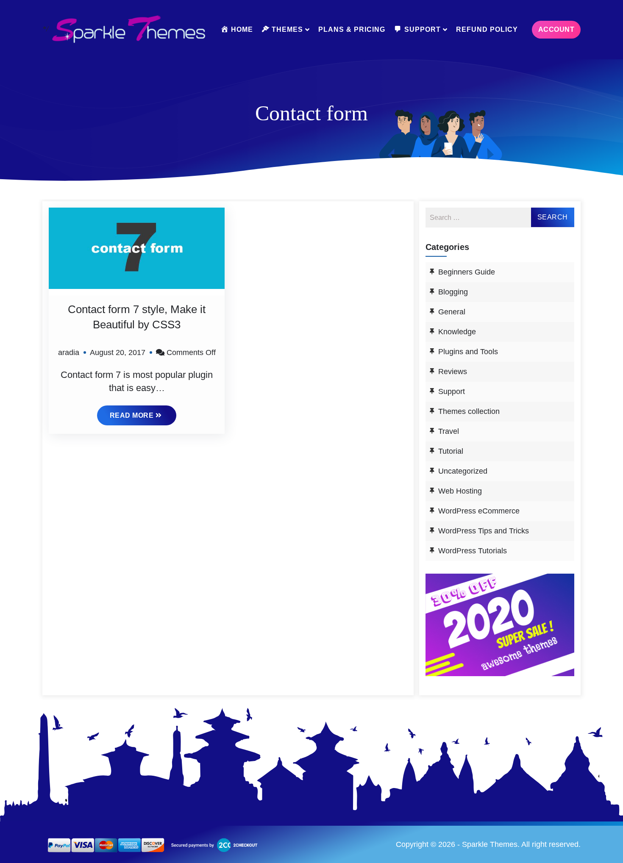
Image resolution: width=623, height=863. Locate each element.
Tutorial (450, 451)
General (451, 312)
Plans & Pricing (351, 29)
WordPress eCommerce (479, 511)
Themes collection (469, 411)
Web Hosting (460, 491)
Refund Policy (487, 29)
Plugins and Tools (468, 351)
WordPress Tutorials (472, 551)
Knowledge (457, 331)
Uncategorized (462, 471)
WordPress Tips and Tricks (483, 531)
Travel (448, 431)
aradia (68, 352)
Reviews (452, 371)
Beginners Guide (466, 272)
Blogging (453, 292)
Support (451, 391)
